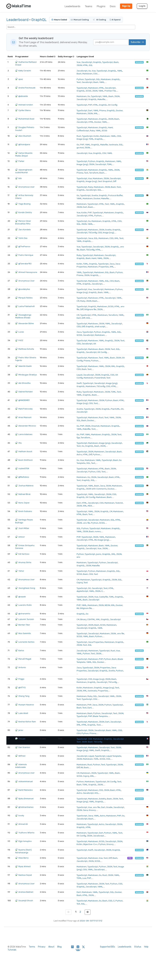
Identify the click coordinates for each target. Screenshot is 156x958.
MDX (90, 505)
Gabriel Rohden (25, 392)
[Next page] (87, 912)
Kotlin (96, 136)
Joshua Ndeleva (25, 485)
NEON (107, 605)
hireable (139, 62)
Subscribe (136, 42)
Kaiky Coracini (24, 70)
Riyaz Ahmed (24, 866)
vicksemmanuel (25, 781)
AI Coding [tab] (101, 20)
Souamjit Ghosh (25, 900)
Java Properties (96, 642)
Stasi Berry (23, 858)
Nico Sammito (24, 633)
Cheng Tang (23, 696)
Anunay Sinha (24, 562)
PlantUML (115, 409)
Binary (83, 619)
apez (20, 79)
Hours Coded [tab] (60, 20)
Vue (78, 62)
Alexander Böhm (26, 323)
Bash (116, 62)
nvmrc (98, 531)
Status (137, 946)
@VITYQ (22, 687)
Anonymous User (26, 187)
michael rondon (25, 105)
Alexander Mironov (27, 426)
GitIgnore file (90, 309)
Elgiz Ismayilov (25, 841)
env (78, 557)
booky (21, 815)
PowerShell (99, 377)
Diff (114, 181)
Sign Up (126, 6)
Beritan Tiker (24, 625)
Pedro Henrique (25, 255)
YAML (119, 70)
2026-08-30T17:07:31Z (91, 920)
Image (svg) (82, 139)
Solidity (102, 798)
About (51, 946)
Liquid (79, 375)
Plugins (101, 6)
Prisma (102, 110)
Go (89, 70)
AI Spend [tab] (116, 20)
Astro (79, 454)
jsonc (98, 554)
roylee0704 (23, 468)
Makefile (101, 99)
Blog (59, 946)
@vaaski (22, 596)
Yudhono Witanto (26, 833)
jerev (20, 730)
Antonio (22, 667)
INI (95, 540)
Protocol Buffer (115, 195)
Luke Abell (23, 713)
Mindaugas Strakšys (27, 375)
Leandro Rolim (25, 605)
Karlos (21, 650)
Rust (79, 136)
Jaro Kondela (24, 229)
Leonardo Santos (26, 642)
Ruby (92, 130)
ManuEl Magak (24, 659)
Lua (84, 878)
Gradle (109, 807)
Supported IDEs (107, 946)
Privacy (41, 946)
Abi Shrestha (24, 383)
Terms (32, 946)
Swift (79, 383)
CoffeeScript (83, 130)
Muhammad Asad (26, 119)
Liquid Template (113, 756)
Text (79, 82)
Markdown (87, 73)
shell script (100, 326)
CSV (95, 73)
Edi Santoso (23, 554)
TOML (91, 139)
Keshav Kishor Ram (27, 721)
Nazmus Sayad (25, 875)
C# (78, 301)
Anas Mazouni (24, 417)
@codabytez (24, 289)
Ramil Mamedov (25, 790)
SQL (91, 65)
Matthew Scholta (26, 349)
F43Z (20, 340)
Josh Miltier (23, 528)
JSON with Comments (96, 488)
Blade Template (100, 716)
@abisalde (23, 96)
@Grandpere (24, 144)
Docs (112, 6)
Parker (21, 161)
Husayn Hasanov (26, 704)
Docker (119, 110)
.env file (86, 523)
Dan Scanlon (24, 747)
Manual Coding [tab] (81, 20)
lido (20, 178)
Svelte (95, 195)
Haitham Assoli (25, 451)
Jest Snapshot (105, 181)
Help (146, 946)
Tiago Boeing (24, 204)
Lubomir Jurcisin (26, 619)
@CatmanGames (26, 807)
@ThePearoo (24, 246)
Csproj (80, 582)
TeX (78, 903)
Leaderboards (72, 6)
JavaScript (86, 62)
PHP (90, 105)
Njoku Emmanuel (26, 798)
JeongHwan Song (26, 588)
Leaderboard (17, 20)
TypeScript (107, 62)
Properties (104, 266)
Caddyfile (103, 596)
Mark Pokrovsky (25, 409)
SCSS (88, 90)
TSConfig (92, 232)
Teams (88, 6)
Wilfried (21, 756)
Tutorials (12, 950)
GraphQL (39, 20)
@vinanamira (24, 613)
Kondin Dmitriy (25, 212)
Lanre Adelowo (25, 434)
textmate (113, 144)
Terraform (93, 172)
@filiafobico (23, 477)
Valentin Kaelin (25, 366)
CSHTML (91, 619)
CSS (119, 136)
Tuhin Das (22, 238)
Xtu (20, 443)
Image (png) (82, 164)
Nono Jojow (23, 503)
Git (94, 343)
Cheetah (95, 426)
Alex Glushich (24, 136)
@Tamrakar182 (25, 263)
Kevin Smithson (25, 460)
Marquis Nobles (25, 298)
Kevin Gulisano (25, 511)
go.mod (80, 147)
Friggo (21, 679)
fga (78, 437)
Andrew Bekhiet (25, 892)
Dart (90, 110)
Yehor (21, 571)
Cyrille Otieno (24, 110)
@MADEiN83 (24, 400)
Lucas (21, 332)
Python (80, 79)
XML (96, 113)
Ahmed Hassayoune (27, 272)
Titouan (21, 739)
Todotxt (119, 503)
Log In (142, 6)
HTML (85, 65)
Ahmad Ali (23, 824)
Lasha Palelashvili (26, 306)
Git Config (112, 105)
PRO (130, 858)
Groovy (92, 810)
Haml (110, 127)
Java (90, 238)
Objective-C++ (90, 844)
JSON (79, 65)
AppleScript (82, 591)
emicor (21, 537)
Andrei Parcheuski (26, 88)
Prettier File (110, 90)
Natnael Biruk (24, 494)
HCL (96, 793)
